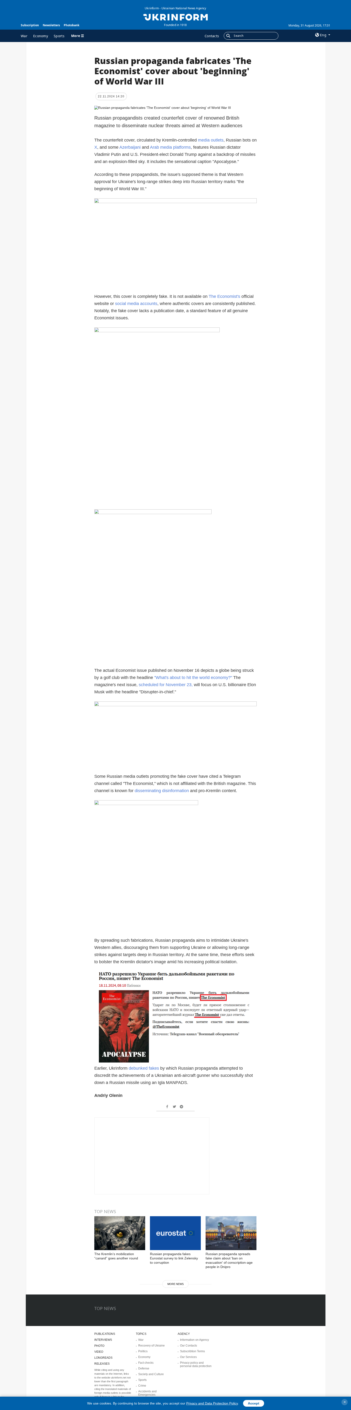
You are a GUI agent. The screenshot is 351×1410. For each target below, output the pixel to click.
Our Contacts (188, 1345)
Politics (143, 1351)
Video (98, 1351)
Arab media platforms (170, 147)
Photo (99, 1345)
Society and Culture (151, 1374)
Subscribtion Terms (192, 1351)
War (24, 36)
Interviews (103, 1340)
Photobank (71, 25)
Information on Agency (194, 1340)
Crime (142, 1385)
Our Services (188, 1357)
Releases (102, 1363)
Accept (253, 1403)
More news (175, 1284)
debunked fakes (144, 1068)
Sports (59, 36)
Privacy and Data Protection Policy (212, 1403)
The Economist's (224, 296)
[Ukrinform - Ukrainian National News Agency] (175, 16)
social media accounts (136, 303)
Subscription (30, 25)
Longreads (103, 1357)
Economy (40, 36)
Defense (143, 1368)
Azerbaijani (130, 147)
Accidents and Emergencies (147, 1393)
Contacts (212, 36)
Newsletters (51, 25)
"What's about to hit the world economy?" (193, 677)
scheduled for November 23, (166, 684)
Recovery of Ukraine (151, 1345)
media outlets (210, 140)
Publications (104, 1334)
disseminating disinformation (162, 790)
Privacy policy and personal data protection (196, 1364)
